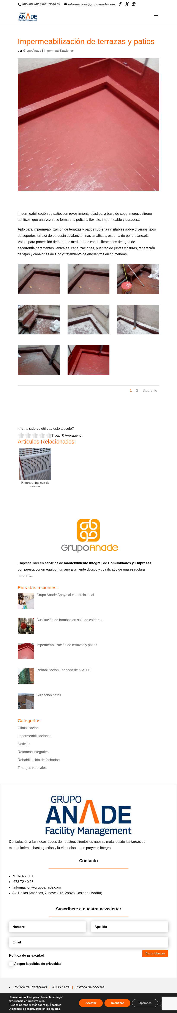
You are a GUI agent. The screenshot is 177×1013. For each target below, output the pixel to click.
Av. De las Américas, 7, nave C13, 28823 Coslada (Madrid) (57, 893)
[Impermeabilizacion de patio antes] (39, 375)
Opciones (145, 1003)
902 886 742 (30, 4)
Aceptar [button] (90, 1003)
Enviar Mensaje (155, 953)
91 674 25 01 (23, 876)
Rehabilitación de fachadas (39, 760)
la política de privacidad (44, 963)
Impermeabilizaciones (59, 50)
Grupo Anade (32, 50)
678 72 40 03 (51, 4)
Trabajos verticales (32, 768)
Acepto (38, 963)
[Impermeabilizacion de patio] (39, 294)
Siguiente (149, 390)
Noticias (24, 744)
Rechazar (117, 1003)
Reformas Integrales (33, 752)
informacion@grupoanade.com (37, 887)
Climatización (28, 728)
